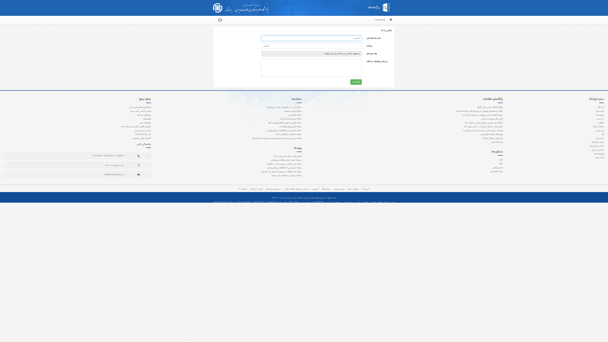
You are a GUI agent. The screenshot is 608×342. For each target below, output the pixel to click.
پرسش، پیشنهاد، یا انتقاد (377, 61)
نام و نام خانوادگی (374, 38)
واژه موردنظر (372, 54)
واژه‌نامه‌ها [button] (380, 20)
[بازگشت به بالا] (601, 333)
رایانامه (370, 46)
